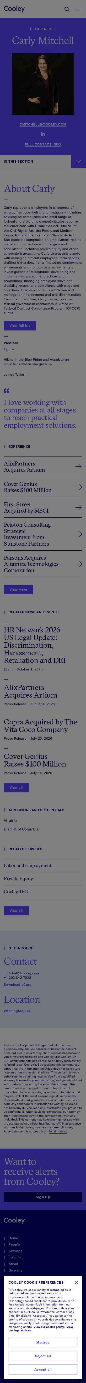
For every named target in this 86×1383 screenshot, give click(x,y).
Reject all (43, 1356)
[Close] (76, 1282)
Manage (43, 1342)
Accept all (43, 1369)
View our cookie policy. (49, 1327)
